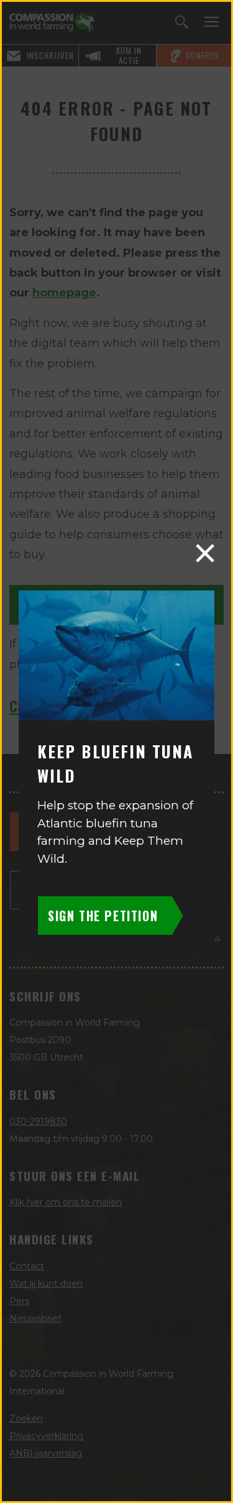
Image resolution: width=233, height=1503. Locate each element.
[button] (205, 553)
